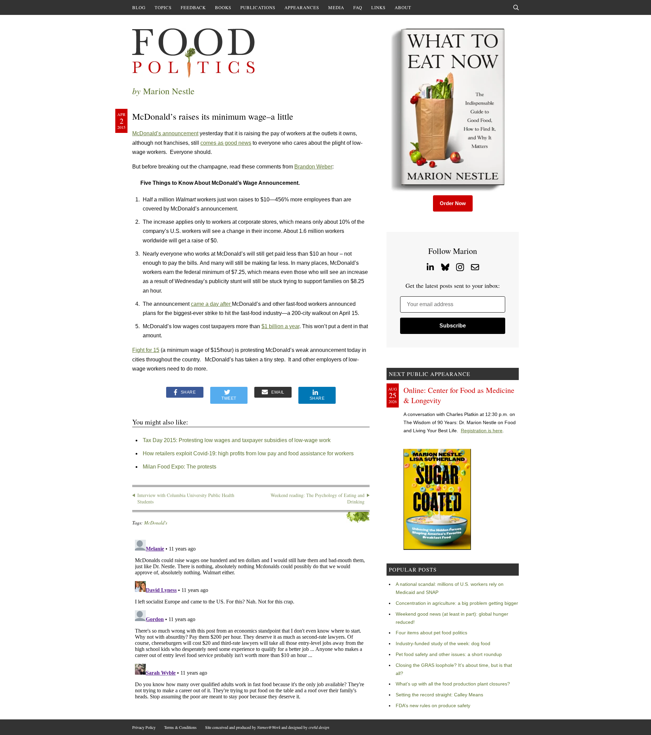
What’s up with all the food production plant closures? (453, 684)
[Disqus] (251, 622)
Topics (163, 7)
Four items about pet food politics (431, 632)
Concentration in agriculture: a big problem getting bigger (457, 603)
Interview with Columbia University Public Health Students (185, 498)
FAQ (357, 7)
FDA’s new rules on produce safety (433, 705)
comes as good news (225, 143)
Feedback (193, 7)
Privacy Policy (144, 727)
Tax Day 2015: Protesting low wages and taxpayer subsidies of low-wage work (237, 440)
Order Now (453, 203)
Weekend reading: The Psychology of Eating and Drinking (317, 498)
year (294, 326)
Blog (138, 7)
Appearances (301, 7)
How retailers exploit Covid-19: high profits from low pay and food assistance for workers (248, 453)
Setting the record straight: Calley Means (439, 694)
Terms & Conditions (180, 727)
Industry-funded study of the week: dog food (443, 643)
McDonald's (155, 522)
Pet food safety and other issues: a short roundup (449, 654)
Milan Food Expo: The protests (179, 467)
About (403, 7)
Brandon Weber (313, 167)
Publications (257, 7)
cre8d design (319, 727)
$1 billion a (275, 326)
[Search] (516, 7)
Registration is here (481, 430)
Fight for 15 (145, 350)
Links (378, 7)
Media (336, 7)
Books (223, 7)
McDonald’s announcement (165, 133)
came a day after (211, 304)
